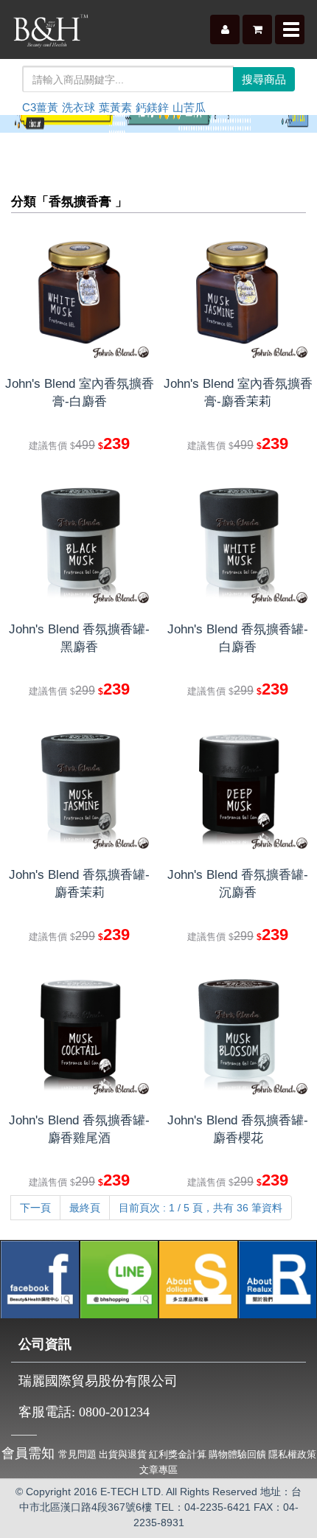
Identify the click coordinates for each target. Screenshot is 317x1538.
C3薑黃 (40, 107)
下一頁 (35, 1208)
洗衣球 (78, 107)
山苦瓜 (189, 107)
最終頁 (84, 1208)
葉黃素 (115, 107)
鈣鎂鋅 (152, 107)
